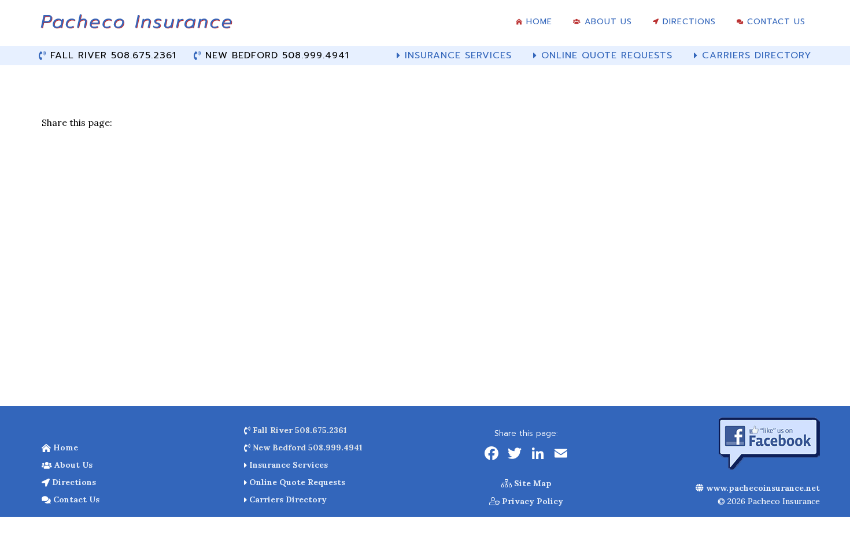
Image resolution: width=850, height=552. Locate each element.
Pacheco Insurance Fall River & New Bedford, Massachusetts (136, 26)
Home (64, 447)
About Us (72, 465)
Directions (73, 482)
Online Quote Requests (296, 482)
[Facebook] (491, 454)
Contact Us (75, 499)
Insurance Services (287, 465)
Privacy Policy (531, 501)
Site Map (532, 483)
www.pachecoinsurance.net (762, 488)
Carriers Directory (287, 499)
